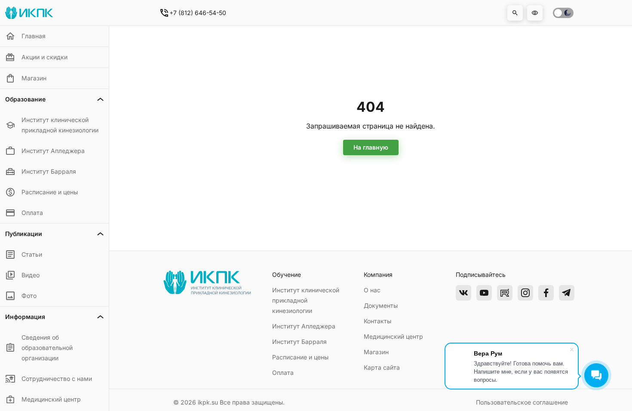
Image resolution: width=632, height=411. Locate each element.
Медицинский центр (393, 336)
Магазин (376, 352)
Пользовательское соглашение (522, 402)
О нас (372, 290)
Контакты (377, 321)
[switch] (563, 13)
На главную (370, 147)
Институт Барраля (299, 341)
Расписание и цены (300, 357)
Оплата (283, 372)
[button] (515, 13)
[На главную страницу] (207, 293)
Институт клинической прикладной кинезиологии (305, 300)
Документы (381, 305)
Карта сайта (382, 367)
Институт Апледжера (303, 326)
